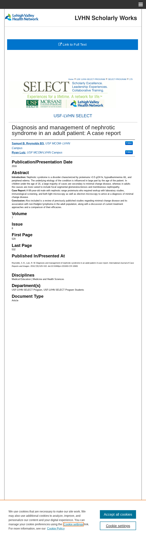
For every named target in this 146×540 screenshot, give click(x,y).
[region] (73, 520)
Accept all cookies (118, 514)
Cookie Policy (56, 528)
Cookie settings (73, 524)
